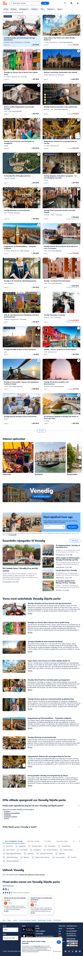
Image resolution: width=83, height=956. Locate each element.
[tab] (14, 841)
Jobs (60, 931)
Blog (60, 933)
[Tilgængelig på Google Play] (28, 929)
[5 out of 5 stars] (15, 900)
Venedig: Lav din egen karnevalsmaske (15, 898)
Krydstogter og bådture (10, 816)
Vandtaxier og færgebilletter (12, 813)
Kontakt (38, 928)
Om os (60, 928)
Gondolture (7, 811)
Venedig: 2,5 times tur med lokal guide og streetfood (41, 898)
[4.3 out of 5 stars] (7, 893)
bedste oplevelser (40, 874)
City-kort (6, 818)
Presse (60, 936)
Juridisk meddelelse (40, 931)
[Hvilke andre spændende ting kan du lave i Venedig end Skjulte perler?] (78, 805)
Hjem (4, 920)
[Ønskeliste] (64, 3)
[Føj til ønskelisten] (38, 16)
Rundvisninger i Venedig (44, 920)
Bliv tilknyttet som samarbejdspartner (71, 934)
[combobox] (25, 3)
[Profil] (77, 3)
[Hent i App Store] (28, 936)
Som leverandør (70, 928)
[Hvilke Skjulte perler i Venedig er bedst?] (78, 827)
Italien (9, 920)
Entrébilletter (7, 815)
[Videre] (80, 457)
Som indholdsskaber (72, 931)
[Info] (22, 12)
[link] (22, 31)
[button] (22, 31)
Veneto (15, 920)
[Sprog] (71, 3)
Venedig (21, 874)
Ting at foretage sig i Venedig (27, 920)
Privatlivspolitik (12, 535)
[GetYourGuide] (5, 3)
